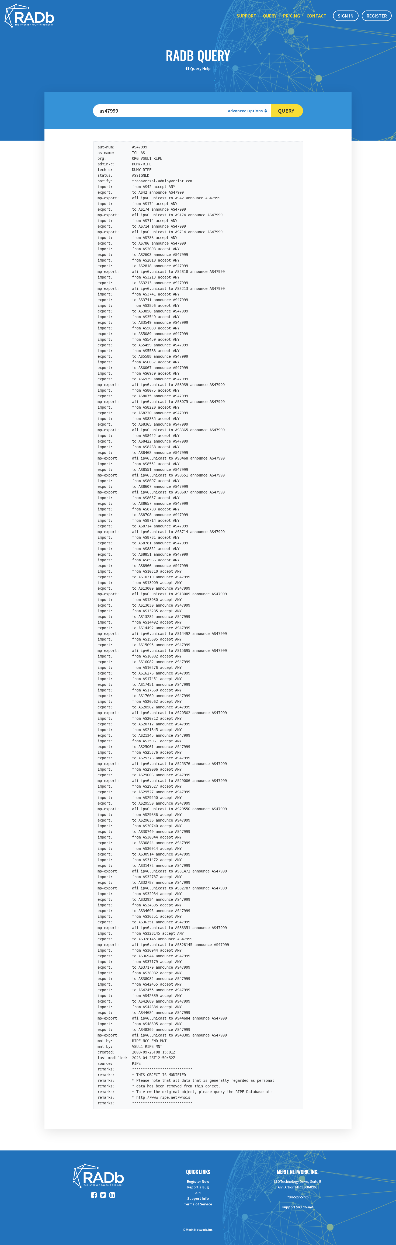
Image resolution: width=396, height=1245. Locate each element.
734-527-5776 (297, 1197)
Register (377, 16)
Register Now (198, 1181)
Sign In (346, 16)
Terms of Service (198, 1204)
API (198, 1192)
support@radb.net (298, 1207)
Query (270, 16)
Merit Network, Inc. (297, 1171)
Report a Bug (198, 1187)
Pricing (291, 16)
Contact (316, 16)
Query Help (200, 68)
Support (246, 16)
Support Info (198, 1198)
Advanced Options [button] (245, 110)
